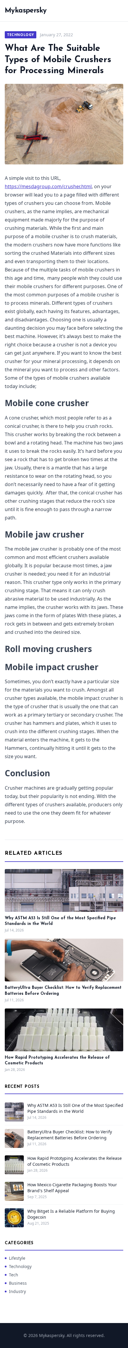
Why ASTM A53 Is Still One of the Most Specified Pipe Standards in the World (75, 1108)
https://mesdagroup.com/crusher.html (48, 186)
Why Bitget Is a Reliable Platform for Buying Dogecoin (71, 1214)
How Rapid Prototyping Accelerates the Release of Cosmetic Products (74, 1161)
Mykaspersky (25, 10)
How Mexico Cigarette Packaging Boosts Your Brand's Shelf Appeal (72, 1187)
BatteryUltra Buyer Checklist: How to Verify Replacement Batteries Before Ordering (69, 1134)
